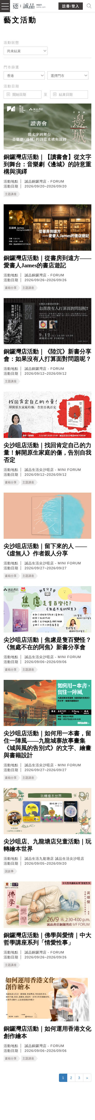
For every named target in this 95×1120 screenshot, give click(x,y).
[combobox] (26, 51)
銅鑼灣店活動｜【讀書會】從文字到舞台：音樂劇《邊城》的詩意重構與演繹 (47, 164)
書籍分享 (11, 288)
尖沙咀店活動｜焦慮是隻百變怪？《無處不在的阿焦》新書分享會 (47, 643)
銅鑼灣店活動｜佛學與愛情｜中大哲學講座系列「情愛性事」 (47, 939)
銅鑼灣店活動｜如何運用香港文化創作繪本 (47, 1032)
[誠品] (29, 5)
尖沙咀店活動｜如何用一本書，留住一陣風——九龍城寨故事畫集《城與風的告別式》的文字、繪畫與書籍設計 (47, 744)
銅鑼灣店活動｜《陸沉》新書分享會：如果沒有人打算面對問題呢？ (47, 355)
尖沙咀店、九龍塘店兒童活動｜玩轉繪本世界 (47, 845)
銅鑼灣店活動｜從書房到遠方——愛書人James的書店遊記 (47, 262)
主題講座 (11, 194)
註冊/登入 (70, 6)
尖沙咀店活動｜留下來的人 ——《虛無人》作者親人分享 (45, 550)
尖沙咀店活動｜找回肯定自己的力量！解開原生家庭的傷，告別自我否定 (47, 452)
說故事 (9, 871)
